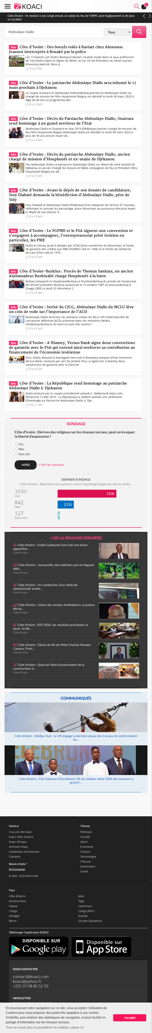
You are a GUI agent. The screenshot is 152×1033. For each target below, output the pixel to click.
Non (21, 449)
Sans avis (24, 454)
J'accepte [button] (129, 1017)
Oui (21, 444)
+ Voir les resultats (51, 464)
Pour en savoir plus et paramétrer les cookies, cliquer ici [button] (45, 1027)
